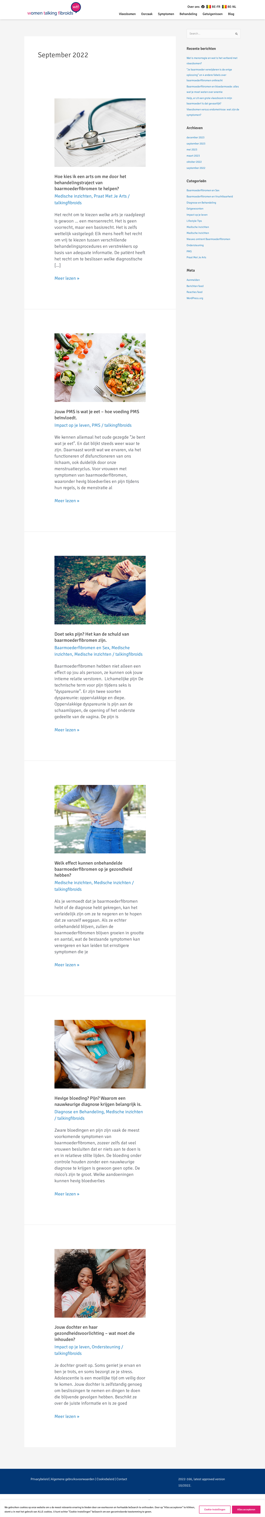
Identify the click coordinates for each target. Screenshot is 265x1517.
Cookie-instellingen (214, 1509)
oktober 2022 (194, 161)
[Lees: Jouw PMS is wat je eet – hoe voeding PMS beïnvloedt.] (100, 367)
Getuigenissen (213, 14)
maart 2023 (193, 155)
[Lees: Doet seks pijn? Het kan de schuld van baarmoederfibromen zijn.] (100, 589)
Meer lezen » (66, 278)
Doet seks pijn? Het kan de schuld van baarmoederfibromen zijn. (91, 637)
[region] (132, 1508)
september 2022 (196, 168)
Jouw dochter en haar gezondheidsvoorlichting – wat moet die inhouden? (94, 1333)
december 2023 (195, 137)
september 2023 (196, 143)
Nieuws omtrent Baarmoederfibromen (208, 239)
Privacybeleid (40, 1479)
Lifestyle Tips (194, 220)
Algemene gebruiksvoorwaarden (72, 1479)
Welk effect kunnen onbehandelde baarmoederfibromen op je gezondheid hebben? (93, 869)
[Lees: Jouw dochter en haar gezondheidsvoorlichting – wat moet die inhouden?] (100, 1283)
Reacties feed (194, 292)
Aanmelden (193, 280)
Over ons (193, 6)
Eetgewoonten (195, 208)
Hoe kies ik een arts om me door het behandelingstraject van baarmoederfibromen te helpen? (90, 183)
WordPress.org (195, 298)
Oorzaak (147, 14)
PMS (96, 425)
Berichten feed (195, 286)
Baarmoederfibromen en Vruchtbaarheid (210, 196)
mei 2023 (192, 149)
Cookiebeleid (105, 1479)
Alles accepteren (246, 1509)
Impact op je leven (72, 425)
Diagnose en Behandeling (79, 1112)
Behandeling (188, 14)
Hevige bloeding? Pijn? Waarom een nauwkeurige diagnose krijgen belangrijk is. (98, 1101)
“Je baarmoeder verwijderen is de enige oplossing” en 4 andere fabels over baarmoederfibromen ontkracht (209, 75)
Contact (121, 1479)
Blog (231, 14)
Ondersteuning (106, 1347)
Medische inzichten (73, 196)
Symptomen (166, 14)
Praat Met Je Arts (110, 196)
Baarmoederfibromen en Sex (81, 647)
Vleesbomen (127, 14)
